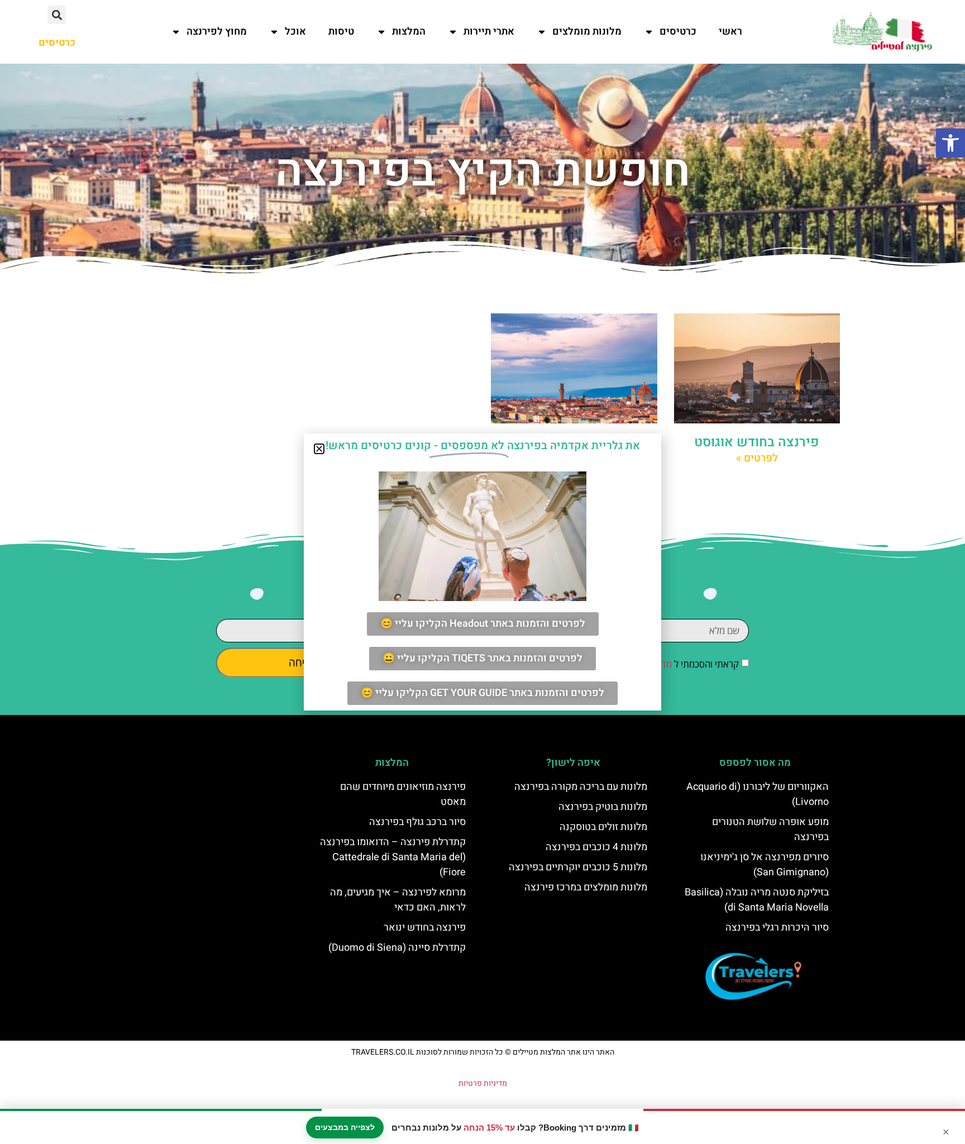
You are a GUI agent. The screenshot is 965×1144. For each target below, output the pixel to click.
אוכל (295, 31)
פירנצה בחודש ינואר (425, 927)
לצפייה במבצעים (345, 1127)
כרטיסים (678, 31)
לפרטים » (757, 458)
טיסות (341, 31)
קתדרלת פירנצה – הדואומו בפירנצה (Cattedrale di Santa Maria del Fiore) (393, 857)
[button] (950, 143)
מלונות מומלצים (587, 31)
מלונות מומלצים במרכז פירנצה (585, 887)
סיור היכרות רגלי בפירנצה (777, 927)
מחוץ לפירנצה (217, 31)
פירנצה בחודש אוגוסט (756, 442)
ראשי (730, 31)
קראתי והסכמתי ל (674, 663)
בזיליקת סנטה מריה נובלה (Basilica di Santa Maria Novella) (757, 900)
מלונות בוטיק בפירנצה (602, 806)
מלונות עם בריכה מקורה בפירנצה (580, 786)
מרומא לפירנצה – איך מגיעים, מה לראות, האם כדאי (398, 900)
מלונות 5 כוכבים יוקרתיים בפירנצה (578, 867)
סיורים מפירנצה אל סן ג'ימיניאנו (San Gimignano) (764, 865)
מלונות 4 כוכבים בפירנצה (596, 847)
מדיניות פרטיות (482, 1083)
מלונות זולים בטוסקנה (603, 827)
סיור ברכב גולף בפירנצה (417, 822)
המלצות (409, 31)
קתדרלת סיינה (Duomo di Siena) (397, 947)
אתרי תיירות (489, 31)
